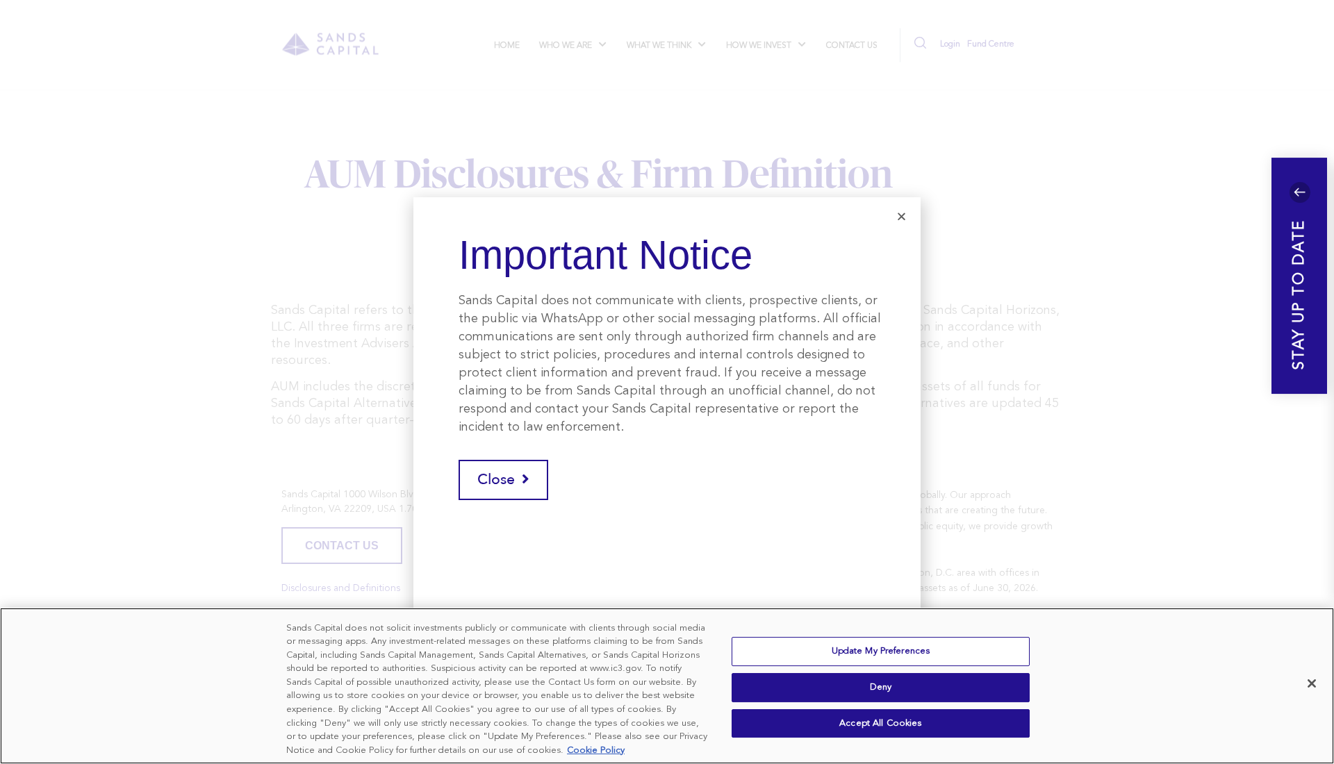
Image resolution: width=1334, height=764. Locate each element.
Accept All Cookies (880, 723)
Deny (881, 687)
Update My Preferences (881, 651)
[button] (1299, 276)
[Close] (1311, 683)
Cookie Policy (596, 749)
